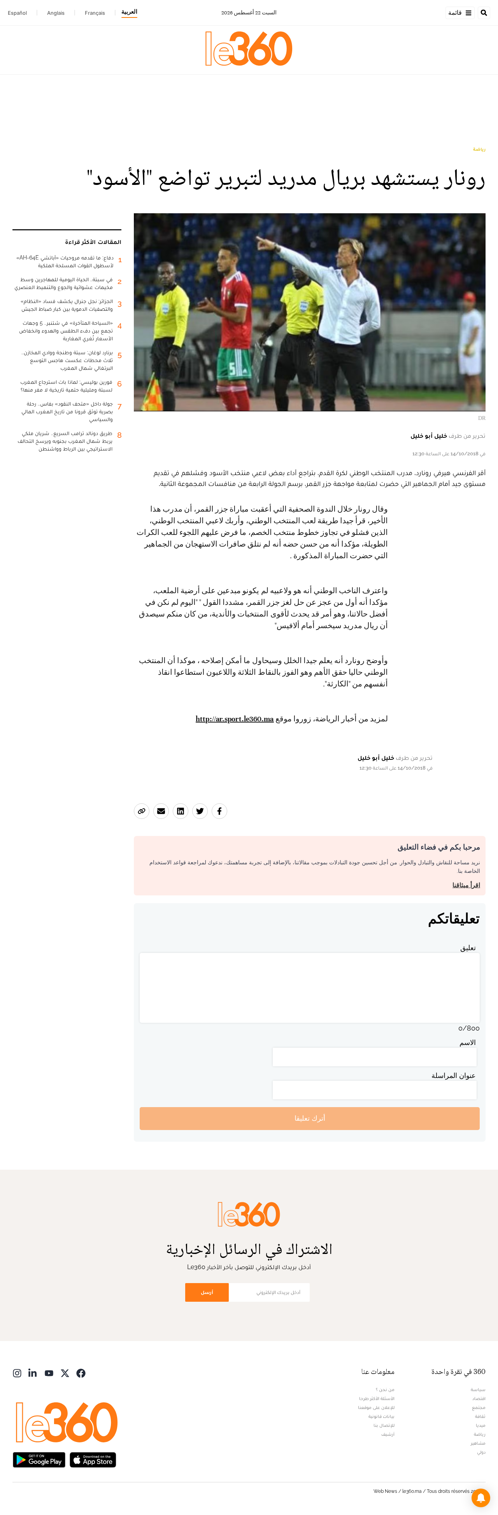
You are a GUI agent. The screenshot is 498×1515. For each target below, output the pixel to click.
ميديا (481, 1425)
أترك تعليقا (310, 1118)
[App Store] (93, 1459)
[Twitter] (65, 1372)
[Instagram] (17, 1372)
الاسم (467, 1042)
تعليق (468, 948)
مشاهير (478, 1443)
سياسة (478, 1389)
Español (17, 13)
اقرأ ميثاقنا (466, 885)
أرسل (207, 1292)
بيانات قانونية (381, 1416)
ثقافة (480, 1416)
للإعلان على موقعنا (376, 1407)
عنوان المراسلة (453, 1075)
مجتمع (479, 1407)
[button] (481, 1498)
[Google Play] (38, 1459)
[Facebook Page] (81, 1372)
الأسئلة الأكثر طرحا (377, 1398)
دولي (481, 1452)
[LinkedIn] (33, 1372)
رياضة (479, 149)
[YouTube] (49, 1372)
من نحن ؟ (385, 1389)
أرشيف (388, 1434)
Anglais (56, 13)
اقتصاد (479, 1398)
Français (95, 13)
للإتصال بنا (384, 1425)
